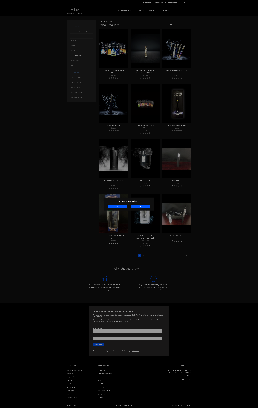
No (140, 206)
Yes (117, 206)
